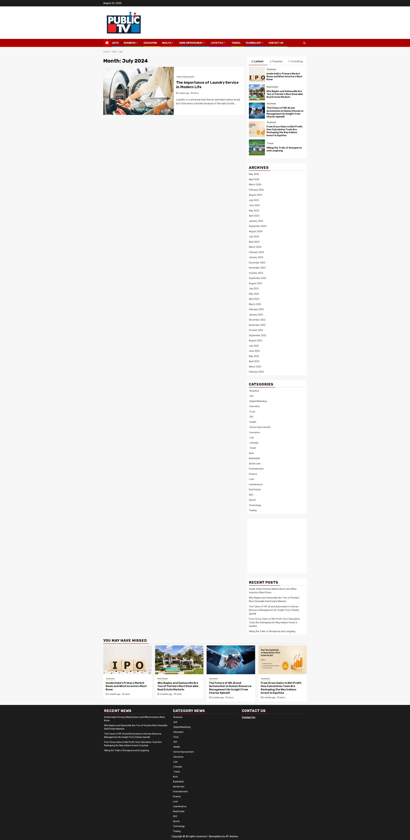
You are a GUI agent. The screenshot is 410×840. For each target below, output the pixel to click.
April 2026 (254, 179)
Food (252, 411)
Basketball (254, 458)
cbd (251, 395)
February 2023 (256, 309)
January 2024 (256, 257)
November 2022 (257, 325)
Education (150, 43)
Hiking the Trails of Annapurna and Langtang (272, 631)
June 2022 (254, 351)
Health (166, 43)
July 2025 (254, 200)
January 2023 (256, 314)
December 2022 (257, 319)
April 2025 (254, 215)
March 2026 (255, 184)
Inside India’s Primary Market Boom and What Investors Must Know (284, 76)
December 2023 (257, 262)
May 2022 (254, 356)
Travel (236, 43)
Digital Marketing (258, 401)
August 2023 (255, 283)
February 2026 (256, 189)
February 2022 (256, 371)
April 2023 (254, 298)
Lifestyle (216, 43)
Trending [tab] (296, 61)
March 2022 (255, 366)
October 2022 (256, 330)
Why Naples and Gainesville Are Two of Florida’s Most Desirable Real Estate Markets (284, 94)
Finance (253, 474)
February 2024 (256, 252)
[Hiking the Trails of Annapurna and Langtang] (257, 147)
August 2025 (255, 194)
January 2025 (256, 221)
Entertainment (256, 468)
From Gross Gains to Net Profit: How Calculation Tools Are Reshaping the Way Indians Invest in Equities (284, 131)
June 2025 (254, 205)
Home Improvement (191, 43)
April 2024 (254, 241)
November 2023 (257, 267)
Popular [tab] (277, 61)
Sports (252, 499)
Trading (253, 510)
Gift (251, 416)
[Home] (107, 43)
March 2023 (255, 304)
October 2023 (256, 273)
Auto (115, 43)
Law (251, 437)
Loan (251, 479)
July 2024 (254, 236)
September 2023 (257, 278)
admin (196, 93)
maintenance (255, 484)
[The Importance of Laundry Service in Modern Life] (138, 91)
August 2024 (255, 231)
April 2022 (254, 361)
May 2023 (254, 293)
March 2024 (255, 246)
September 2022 (257, 335)
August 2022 (255, 340)
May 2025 (254, 210)
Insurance (254, 432)
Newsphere (215, 836)
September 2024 (257, 226)
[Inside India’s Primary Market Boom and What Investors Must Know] (257, 75)
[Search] (304, 43)
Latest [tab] (258, 61)
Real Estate (272, 87)
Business (129, 43)
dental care (255, 463)
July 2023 (254, 288)
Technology (253, 43)
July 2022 (254, 345)
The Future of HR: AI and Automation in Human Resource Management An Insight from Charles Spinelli (284, 112)
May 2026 (254, 174)
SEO (251, 494)
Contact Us (276, 43)
